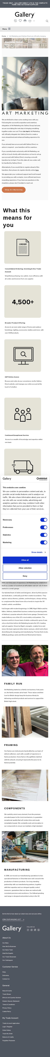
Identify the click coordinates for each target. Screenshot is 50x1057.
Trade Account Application (11, 1023)
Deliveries (5, 975)
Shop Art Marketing (14, 190)
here (37, 170)
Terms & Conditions (8, 1004)
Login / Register (7, 1027)
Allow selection (25, 568)
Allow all (25, 560)
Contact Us (5, 979)
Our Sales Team (7, 950)
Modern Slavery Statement (10, 1001)
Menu (4, 29)
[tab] (25, 29)
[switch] (43, 528)
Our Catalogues (7, 960)
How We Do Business (9, 946)
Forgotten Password (8, 1041)
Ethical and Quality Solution (11, 998)
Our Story (5, 943)
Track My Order (7, 1034)
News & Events (7, 991)
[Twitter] (35, 930)
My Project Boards (20, 20)
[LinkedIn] (38, 930)
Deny (25, 576)
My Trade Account (25, 20)
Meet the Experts (7, 953)
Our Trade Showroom (9, 957)
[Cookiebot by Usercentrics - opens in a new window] (36, 479)
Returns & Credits (8, 1037)
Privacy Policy (6, 1008)
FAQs (4, 972)
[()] (30, 20)
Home (4, 36)
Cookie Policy (6, 1011)
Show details (36, 552)
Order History (6, 1030)
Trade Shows (6, 994)
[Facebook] (28, 930)
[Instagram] (31, 930)
